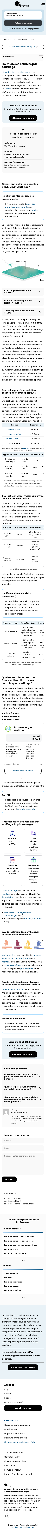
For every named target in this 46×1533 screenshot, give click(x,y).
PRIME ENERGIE (11, 1420)
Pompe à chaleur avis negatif (18, 1474)
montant (6, 894)
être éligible (7, 897)
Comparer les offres (23, 1367)
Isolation (6, 1265)
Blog (6, 1389)
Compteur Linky (12, 1457)
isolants (25, 448)
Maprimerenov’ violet (14, 1433)
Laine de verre (14, 429)
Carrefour (37, 918)
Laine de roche (14, 434)
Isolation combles (11, 1228)
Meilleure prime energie (15, 1437)
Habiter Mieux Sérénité (13, 989)
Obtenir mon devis (23, 118)
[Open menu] (43, 4)
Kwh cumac (10, 1465)
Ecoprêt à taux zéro (26, 809)
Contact (31, 1527)
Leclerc (27, 918)
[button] (21, 778)
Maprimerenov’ (11, 1429)
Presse (7, 1393)
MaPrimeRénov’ (9, 955)
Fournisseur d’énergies (15, 912)
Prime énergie (11, 890)
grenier (34, 210)
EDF (29, 912)
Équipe (7, 1398)
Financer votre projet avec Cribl (19, 1442)
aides (8, 88)
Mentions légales (19, 1527)
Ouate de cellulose (14, 439)
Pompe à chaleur (12, 1469)
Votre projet (11, 13)
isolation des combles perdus (17, 72)
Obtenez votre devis (23, 770)
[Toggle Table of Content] (40, 57)
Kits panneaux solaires (15, 1461)
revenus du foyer (13, 965)
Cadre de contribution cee (17, 1425)
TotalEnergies (11, 915)
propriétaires (26, 968)
